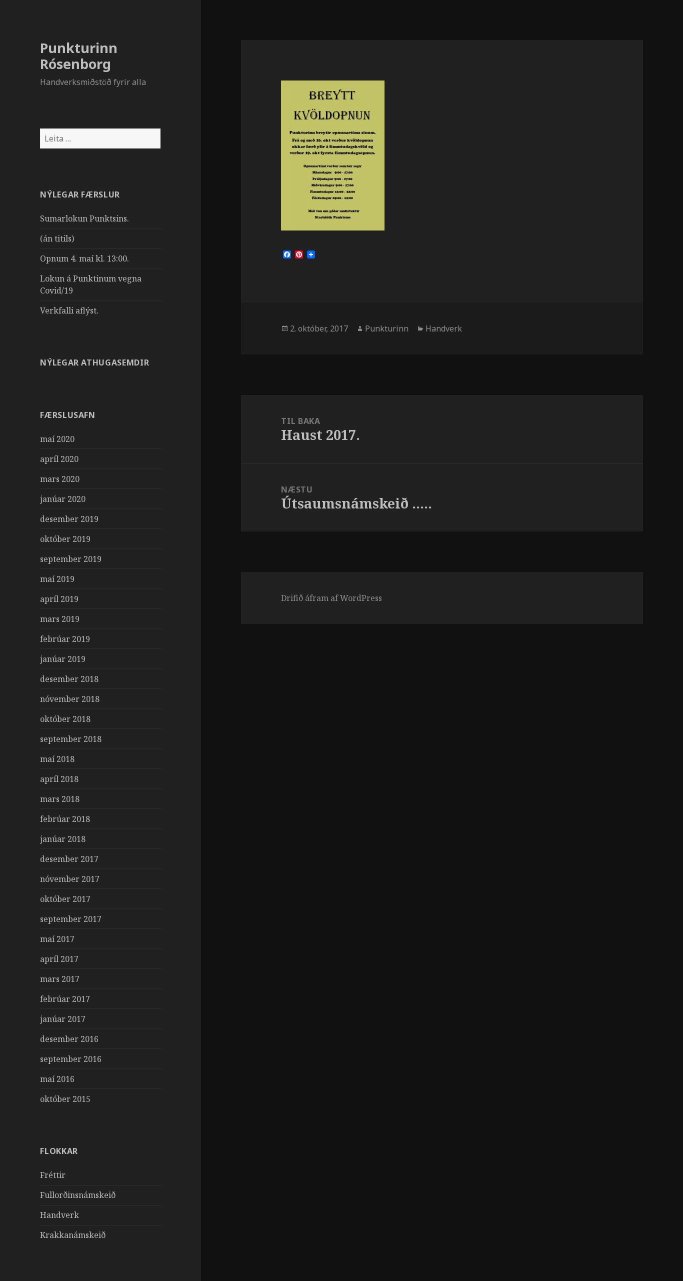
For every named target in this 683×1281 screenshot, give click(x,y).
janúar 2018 (63, 839)
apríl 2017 (59, 959)
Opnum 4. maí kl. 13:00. (84, 258)
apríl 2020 (59, 459)
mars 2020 (60, 479)
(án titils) (57, 238)
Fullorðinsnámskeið (78, 1195)
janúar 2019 (63, 659)
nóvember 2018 (70, 699)
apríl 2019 (59, 599)
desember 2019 (69, 519)
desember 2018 (69, 679)
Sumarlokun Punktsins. (84, 218)
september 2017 (71, 919)
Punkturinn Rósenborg (79, 55)
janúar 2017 (63, 1019)
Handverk (59, 1215)
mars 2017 (60, 979)
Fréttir (53, 1175)
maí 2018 (57, 759)
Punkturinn (386, 328)
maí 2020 (57, 439)
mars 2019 (60, 619)
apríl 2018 (59, 779)
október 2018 (65, 719)
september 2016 (71, 1059)
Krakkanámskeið (73, 1235)
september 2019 (71, 559)
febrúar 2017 (65, 999)
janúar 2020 (63, 499)
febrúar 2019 (65, 639)
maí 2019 (57, 579)
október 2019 (65, 539)
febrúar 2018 (65, 819)
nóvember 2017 (70, 879)
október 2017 (65, 899)
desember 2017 (69, 859)
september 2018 (71, 739)
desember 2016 (69, 1039)
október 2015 (65, 1099)
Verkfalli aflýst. (69, 310)
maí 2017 (57, 939)
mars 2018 (60, 799)
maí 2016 (57, 1079)
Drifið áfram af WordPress (331, 598)
